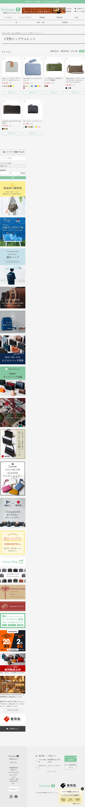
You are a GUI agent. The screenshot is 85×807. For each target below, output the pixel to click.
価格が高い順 (64, 51)
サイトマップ (51, 771)
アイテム (25, 33)
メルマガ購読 (42, 761)
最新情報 (55, 8)
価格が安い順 (54, 51)
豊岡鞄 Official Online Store (11, 13)
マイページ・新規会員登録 (70, 759)
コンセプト (8, 17)
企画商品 (65, 22)
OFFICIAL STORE (13, 710)
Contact (14, 789)
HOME (4, 33)
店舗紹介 (42, 17)
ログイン (54, 11)
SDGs (76, 17)
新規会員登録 (66, 11)
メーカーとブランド (25, 17)
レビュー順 (74, 51)
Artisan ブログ (42, 767)
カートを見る (80, 11)
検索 (13, 177)
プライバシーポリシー (53, 767)
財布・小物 (40, 22)
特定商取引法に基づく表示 (53, 761)
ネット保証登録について (70, 766)
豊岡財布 (18, 33)
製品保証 (59, 17)
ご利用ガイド (80, 8)
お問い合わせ (67, 8)
